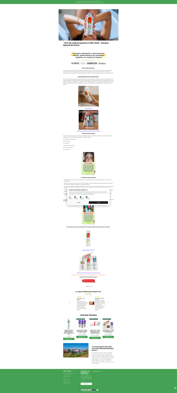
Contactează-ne (66, 379)
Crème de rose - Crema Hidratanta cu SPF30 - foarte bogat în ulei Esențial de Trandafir (95, 332)
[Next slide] (115, 329)
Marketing (82, 198)
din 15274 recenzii (88, 294)
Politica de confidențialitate (68, 373)
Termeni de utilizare (66, 374)
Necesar (70, 198)
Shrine (94, 391)
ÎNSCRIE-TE (86, 383)
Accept (98, 202)
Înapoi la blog (89, 286)
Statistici (76, 198)
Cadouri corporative (66, 383)
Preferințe (88, 198)
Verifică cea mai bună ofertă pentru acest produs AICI (88, 131)
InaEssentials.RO (87, 391)
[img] (88, 293)
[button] (109, 6)
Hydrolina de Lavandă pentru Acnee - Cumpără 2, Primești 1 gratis (82, 331)
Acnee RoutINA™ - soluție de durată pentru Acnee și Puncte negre (108, 331)
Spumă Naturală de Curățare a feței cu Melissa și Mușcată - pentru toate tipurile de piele (69, 332)
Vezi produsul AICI (88, 108)
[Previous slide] (62, 329)
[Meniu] (64, 6)
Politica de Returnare (67, 376)
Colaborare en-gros (66, 381)
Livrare (64, 378)
